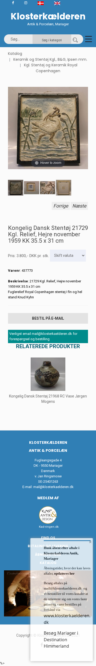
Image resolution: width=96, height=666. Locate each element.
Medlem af (48, 498)
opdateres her (64, 573)
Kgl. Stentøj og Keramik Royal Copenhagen (50, 68)
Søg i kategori (52, 40)
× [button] (90, 542)
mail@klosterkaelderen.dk (53, 487)
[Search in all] (75, 39)
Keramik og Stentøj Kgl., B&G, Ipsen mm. (50, 59)
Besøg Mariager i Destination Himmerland (61, 639)
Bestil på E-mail (48, 318)
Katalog (15, 53)
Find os (48, 537)
